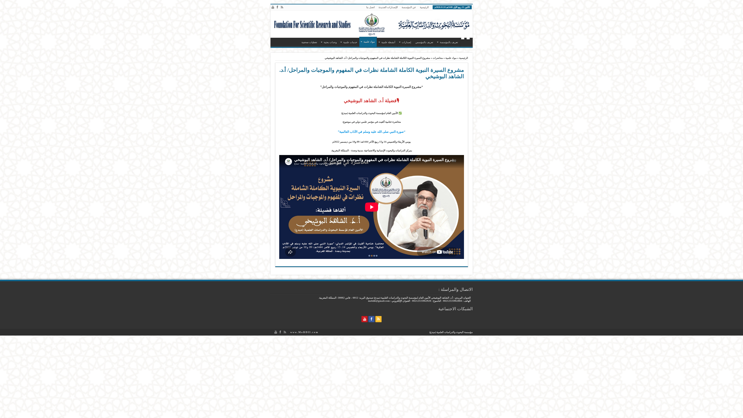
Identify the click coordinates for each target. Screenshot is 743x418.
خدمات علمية (350, 42)
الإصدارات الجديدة (388, 7)
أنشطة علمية (388, 42)
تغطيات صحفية (309, 42)
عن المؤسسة (409, 7)
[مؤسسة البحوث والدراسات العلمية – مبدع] (371, 24)
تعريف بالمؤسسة (449, 42)
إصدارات (406, 42)
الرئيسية (424, 7)
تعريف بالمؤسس (424, 42)
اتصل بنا (370, 7)
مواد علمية (369, 41)
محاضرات (438, 58)
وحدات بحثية (330, 42)
